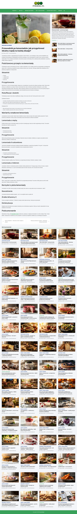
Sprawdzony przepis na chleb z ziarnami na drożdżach (65, 355)
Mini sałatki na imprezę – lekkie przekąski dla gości (9, 392)
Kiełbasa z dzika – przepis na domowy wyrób (27, 486)
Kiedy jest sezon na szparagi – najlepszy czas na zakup (46, 486)
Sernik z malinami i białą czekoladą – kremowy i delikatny (47, 411)
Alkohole (60, 259)
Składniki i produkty (25, 483)
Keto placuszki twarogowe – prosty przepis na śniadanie (29, 504)
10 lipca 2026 (43, 468)
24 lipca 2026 (62, 338)
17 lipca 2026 (5, 413)
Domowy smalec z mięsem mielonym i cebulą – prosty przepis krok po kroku (66, 449)
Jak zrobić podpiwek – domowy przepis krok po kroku (65, 55)
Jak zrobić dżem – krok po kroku (65, 48)
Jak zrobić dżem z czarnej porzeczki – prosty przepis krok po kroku (66, 44)
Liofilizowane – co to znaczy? (65, 466)
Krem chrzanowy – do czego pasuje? (47, 466)
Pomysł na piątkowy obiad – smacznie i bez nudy (27, 392)
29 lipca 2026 (24, 301)
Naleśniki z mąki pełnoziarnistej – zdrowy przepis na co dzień (65, 60)
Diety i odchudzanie (40, 10)
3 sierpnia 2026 (62, 244)
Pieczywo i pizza (5, 278)
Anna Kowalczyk (13, 53)
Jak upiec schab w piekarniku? (28, 466)
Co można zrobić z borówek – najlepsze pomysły (65, 299)
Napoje (20, 10)
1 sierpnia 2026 (62, 263)
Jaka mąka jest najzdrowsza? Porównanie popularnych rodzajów (10, 504)
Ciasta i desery (42, 278)
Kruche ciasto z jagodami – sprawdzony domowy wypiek (46, 280)
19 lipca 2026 (5, 394)
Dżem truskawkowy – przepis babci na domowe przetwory (47, 336)
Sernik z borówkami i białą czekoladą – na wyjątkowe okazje (9, 430)
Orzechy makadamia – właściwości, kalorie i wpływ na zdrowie (14, 221)
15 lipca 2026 (5, 431)
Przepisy (14, 10)
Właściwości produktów (44, 259)
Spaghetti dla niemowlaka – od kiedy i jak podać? (46, 261)
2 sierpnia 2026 (25, 263)
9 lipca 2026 (5, 488)
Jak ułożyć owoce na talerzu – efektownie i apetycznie (28, 280)
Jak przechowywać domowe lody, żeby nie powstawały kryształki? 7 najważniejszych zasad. (66, 281)
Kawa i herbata (24, 259)
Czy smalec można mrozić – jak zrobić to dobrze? (46, 448)
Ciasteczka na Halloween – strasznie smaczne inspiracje (65, 392)
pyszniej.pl (42, 512)
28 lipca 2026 (62, 301)
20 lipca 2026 (43, 375)
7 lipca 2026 (5, 506)
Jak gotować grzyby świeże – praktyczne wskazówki (46, 299)
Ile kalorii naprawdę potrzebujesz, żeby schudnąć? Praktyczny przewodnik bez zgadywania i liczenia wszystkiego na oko (66, 505)
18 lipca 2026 (43, 394)
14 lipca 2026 (43, 431)
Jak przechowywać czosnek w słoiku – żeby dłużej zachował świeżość (28, 299)
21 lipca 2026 (24, 375)
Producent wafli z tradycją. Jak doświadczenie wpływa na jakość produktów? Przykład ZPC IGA (47, 318)
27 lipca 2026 (24, 319)
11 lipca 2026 (5, 469)
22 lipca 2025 (5, 53)
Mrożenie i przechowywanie (26, 296)
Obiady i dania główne (6, 259)
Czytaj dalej (54, 40)
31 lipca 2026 (24, 282)
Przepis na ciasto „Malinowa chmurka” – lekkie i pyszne (27, 448)
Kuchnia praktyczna (51, 10)
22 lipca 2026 (62, 357)
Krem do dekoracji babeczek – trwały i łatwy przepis (9, 486)
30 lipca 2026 (43, 282)
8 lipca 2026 (42, 488)
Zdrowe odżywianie (29, 10)
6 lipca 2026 (42, 506)
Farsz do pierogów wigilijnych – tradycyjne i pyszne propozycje (46, 392)
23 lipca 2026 (24, 357)
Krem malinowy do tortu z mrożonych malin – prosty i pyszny (29, 318)
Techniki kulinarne (43, 296)
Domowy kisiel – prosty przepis (60, 30)
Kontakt (60, 10)
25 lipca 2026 (24, 338)
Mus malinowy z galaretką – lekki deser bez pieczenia (28, 430)
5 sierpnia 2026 (6, 243)
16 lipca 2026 (43, 413)
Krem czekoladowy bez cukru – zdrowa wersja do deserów (9, 374)
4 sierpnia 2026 (25, 244)
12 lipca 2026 (43, 450)
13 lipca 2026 (5, 450)
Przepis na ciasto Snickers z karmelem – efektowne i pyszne (9, 467)
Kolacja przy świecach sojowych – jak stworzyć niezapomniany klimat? (39, 221)
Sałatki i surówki (5, 390)
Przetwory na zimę (6, 240)
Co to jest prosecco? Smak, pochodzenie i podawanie (64, 261)
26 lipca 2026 (62, 319)
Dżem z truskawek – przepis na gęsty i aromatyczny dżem (28, 336)
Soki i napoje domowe (7, 45)
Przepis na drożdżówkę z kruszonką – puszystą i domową (10, 355)
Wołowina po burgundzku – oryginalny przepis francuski (27, 355)
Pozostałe (23, 278)
